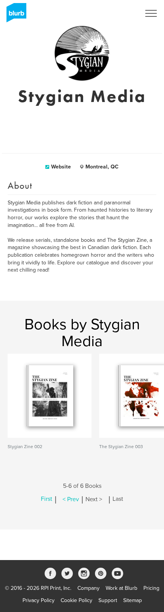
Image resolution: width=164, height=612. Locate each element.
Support (107, 600)
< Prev (71, 499)
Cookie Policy (76, 600)
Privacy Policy (39, 600)
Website (61, 167)
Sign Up (121, 13)
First (46, 499)
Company (88, 588)
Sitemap (132, 600)
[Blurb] (14, 15)
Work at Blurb (121, 588)
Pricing (151, 588)
